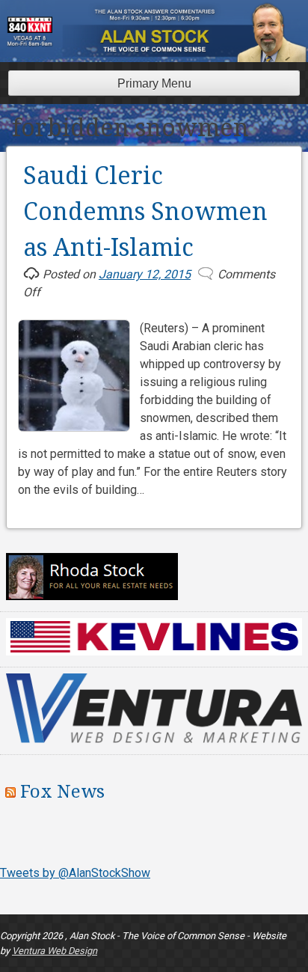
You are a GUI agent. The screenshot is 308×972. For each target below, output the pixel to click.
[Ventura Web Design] (154, 739)
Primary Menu (154, 83)
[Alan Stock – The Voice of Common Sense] (157, 53)
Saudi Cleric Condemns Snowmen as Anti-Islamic (145, 212)
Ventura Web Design (54, 950)
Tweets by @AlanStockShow (75, 873)
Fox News (62, 791)
